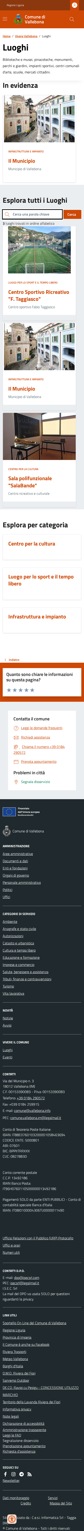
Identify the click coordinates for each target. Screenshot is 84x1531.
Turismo (8, 986)
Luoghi (8, 1050)
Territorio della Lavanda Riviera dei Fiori (31, 1402)
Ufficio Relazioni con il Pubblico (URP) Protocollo (38, 1238)
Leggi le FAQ (12, 1435)
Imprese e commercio (18, 964)
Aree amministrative (18, 853)
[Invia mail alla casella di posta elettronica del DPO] (26, 1277)
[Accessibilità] (11, 1519)
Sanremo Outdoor (16, 1380)
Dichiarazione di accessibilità (23, 1423)
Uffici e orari (11, 1245)
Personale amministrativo (22, 882)
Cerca (71, 214)
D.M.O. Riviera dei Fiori (19, 1373)
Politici (7, 889)
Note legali (11, 1416)
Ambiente (10, 921)
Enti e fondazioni (15, 868)
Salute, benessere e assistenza (25, 971)
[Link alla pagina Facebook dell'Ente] (5, 1474)
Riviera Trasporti (14, 1351)
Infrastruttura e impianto (26, 152)
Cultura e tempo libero (19, 950)
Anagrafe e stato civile (19, 928)
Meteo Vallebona (15, 1359)
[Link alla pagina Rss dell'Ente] (29, 1474)
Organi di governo (16, 875)
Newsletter (11, 1480)
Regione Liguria (15, 5)
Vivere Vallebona (26, 36)
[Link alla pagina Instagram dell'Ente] (13, 1474)
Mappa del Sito (61, 1503)
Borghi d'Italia (13, 1366)
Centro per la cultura (23, 469)
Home (7, 36)
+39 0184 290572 (31, 1098)
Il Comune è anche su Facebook (26, 1344)
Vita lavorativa (13, 993)
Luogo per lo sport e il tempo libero (33, 283)
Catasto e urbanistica (18, 943)
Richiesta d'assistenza (19, 1451)
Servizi (53, 1497)
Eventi (7, 1057)
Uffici (6, 897)
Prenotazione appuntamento (24, 1446)
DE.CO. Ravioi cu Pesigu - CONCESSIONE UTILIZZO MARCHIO (41, 1391)
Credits (26, 1503)
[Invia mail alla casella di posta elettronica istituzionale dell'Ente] (32, 1110)
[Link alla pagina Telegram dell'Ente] (21, 1474)
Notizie (8, 1018)
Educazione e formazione (21, 957)
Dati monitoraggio (16, 1497)
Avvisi (7, 1025)
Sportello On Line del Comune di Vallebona (34, 1323)
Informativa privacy (17, 1409)
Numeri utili (11, 1252)
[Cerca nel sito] (70, 19)
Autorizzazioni (13, 936)
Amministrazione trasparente (24, 1429)
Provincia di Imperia (17, 1337)
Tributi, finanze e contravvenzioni (27, 979)
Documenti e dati (15, 861)
